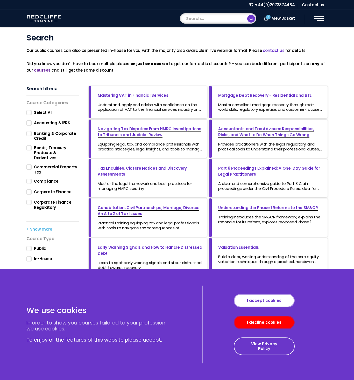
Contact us (313, 5)
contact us (273, 50)
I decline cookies (264, 322)
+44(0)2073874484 (274, 5)
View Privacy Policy (264, 346)
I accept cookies (264, 300)
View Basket (281, 18)
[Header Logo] (43, 18)
